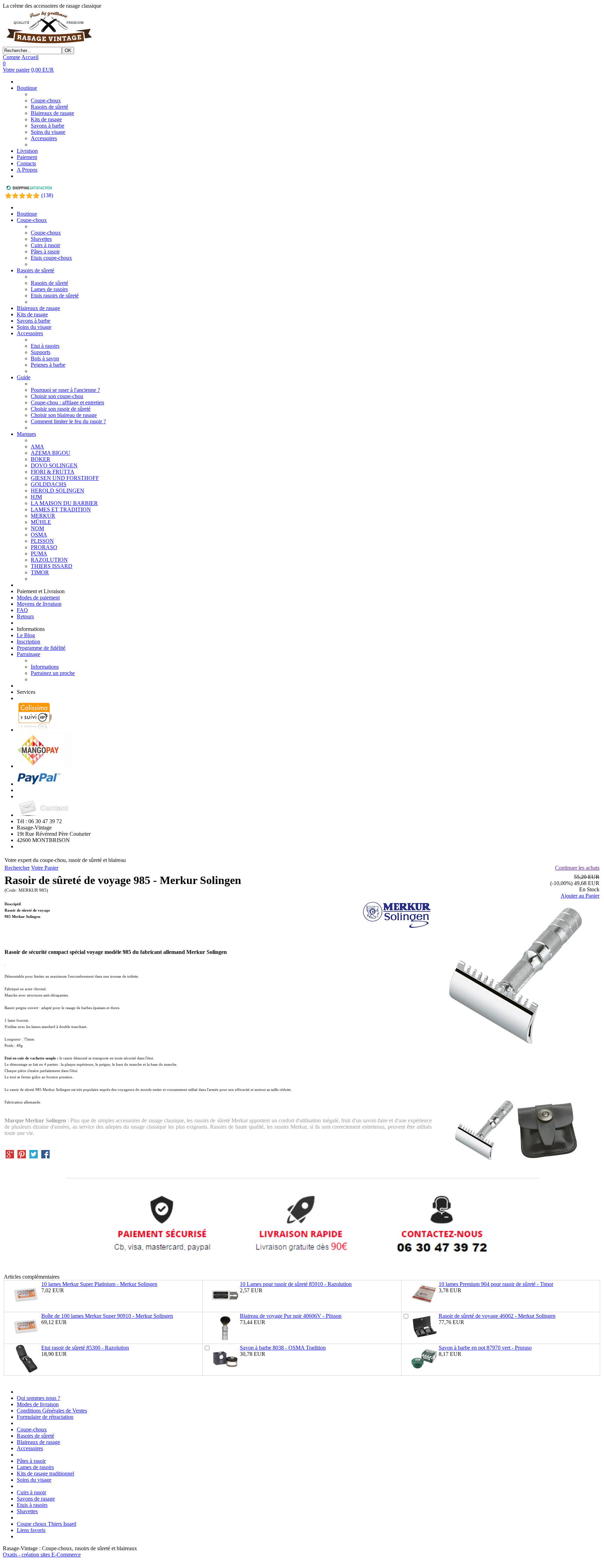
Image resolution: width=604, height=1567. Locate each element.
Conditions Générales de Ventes (52, 1411)
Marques (26, 434)
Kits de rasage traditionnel (45, 1473)
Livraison (27, 151)
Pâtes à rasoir (45, 251)
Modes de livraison (38, 1404)
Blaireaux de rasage (52, 113)
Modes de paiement (38, 598)
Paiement (27, 157)
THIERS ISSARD (51, 566)
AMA (37, 447)
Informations (45, 667)
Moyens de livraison (39, 604)
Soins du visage (48, 132)
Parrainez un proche (53, 673)
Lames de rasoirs (49, 289)
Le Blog (26, 635)
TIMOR (40, 572)
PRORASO (44, 547)
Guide (23, 377)
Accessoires (44, 138)
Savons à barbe (47, 126)
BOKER (40, 459)
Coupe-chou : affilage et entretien (67, 402)
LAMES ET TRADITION (61, 509)
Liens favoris (31, 1530)
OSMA (39, 535)
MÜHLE (41, 522)
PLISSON (42, 541)
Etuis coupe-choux (51, 258)
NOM (37, 528)
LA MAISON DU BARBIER (64, 503)
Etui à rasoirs (45, 346)
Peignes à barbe (48, 365)
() (47, 195)
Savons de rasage (36, 1499)
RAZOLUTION (49, 560)
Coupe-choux (46, 100)
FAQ (22, 610)
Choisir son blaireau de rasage (64, 415)
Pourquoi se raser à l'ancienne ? (65, 390)
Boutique (27, 88)
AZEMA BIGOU (50, 453)
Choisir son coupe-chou (57, 396)
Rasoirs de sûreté (49, 107)
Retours (25, 616)
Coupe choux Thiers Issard (46, 1524)
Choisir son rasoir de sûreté (61, 409)
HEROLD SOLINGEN (57, 491)
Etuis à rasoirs (32, 1505)
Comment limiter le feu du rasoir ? (68, 421)
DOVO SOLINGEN (54, 465)
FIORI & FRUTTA (52, 472)
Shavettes (41, 239)
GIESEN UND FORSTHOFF (65, 478)
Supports (40, 352)
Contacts (26, 163)
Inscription (28, 642)
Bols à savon (45, 358)
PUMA (39, 553)
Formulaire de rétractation (45, 1417)
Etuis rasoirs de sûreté (55, 296)
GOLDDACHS (48, 484)
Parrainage (28, 654)
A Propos (27, 170)
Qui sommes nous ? (38, 1398)
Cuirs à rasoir (45, 245)
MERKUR (43, 516)
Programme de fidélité (41, 648)
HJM (36, 497)
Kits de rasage (46, 119)
